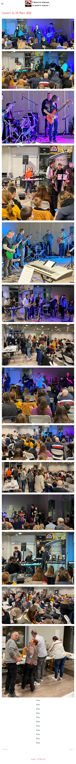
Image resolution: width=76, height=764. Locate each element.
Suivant (71, 749)
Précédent (5, 749)
